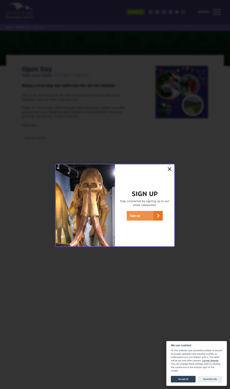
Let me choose (210, 360)
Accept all (183, 379)
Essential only (210, 379)
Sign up (135, 215)
